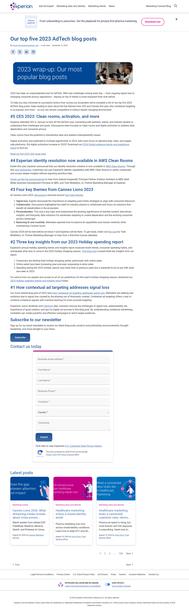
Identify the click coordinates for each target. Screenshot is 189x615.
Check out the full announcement (27, 179)
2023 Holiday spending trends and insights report (36, 280)
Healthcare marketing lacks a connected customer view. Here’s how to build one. (113, 516)
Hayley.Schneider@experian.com (26, 45)
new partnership (23, 169)
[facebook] (13, 52)
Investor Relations (137, 574)
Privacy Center (63, 574)
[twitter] (19, 52)
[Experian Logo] (21, 6)
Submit (44, 437)
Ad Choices (103, 574)
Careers (122, 574)
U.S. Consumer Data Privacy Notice (83, 446)
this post (112, 231)
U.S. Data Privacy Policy (84, 574)
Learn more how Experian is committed (82, 586)
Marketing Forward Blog (158, 6)
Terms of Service (67, 455)
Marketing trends (97, 6)
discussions (40, 195)
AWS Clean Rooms (115, 166)
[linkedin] (26, 52)
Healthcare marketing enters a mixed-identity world (71, 514)
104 (121, 553)
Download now (153, 21)
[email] (33, 52)
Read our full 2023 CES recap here (28, 154)
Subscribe (20, 337)
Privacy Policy (51, 455)
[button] (175, 6)
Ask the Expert (46, 6)
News (112, 6)
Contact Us (153, 574)
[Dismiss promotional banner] (176, 19)
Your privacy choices (121, 586)
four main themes (74, 195)
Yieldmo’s (48, 306)
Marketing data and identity (71, 6)
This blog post (89, 251)
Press (113, 574)
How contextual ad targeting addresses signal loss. (78, 293)
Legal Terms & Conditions (42, 574)
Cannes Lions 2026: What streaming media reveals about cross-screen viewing (29, 516)
